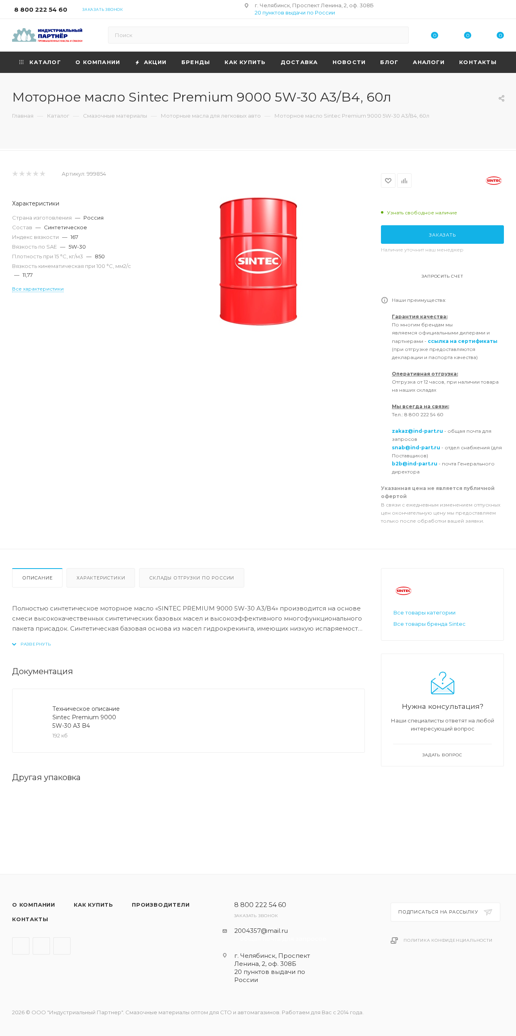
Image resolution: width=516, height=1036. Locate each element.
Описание (37, 578)
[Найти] (399, 35)
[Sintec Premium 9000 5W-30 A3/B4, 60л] (258, 261)
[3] (28, 174)
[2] (21, 174)
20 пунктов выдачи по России (295, 12)
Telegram (20, 946)
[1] (14, 174)
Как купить (93, 904)
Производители (160, 904)
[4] (35, 174)
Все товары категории (424, 612)
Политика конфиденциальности (448, 940)
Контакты (30, 919)
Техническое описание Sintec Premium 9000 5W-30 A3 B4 (86, 717)
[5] (42, 174)
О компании (33, 904)
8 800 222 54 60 (40, 9)
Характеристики (101, 578)
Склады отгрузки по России (191, 578)
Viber (41, 946)
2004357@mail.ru (261, 930)
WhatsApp (62, 946)
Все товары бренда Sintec (429, 624)
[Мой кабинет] (500, 11)
